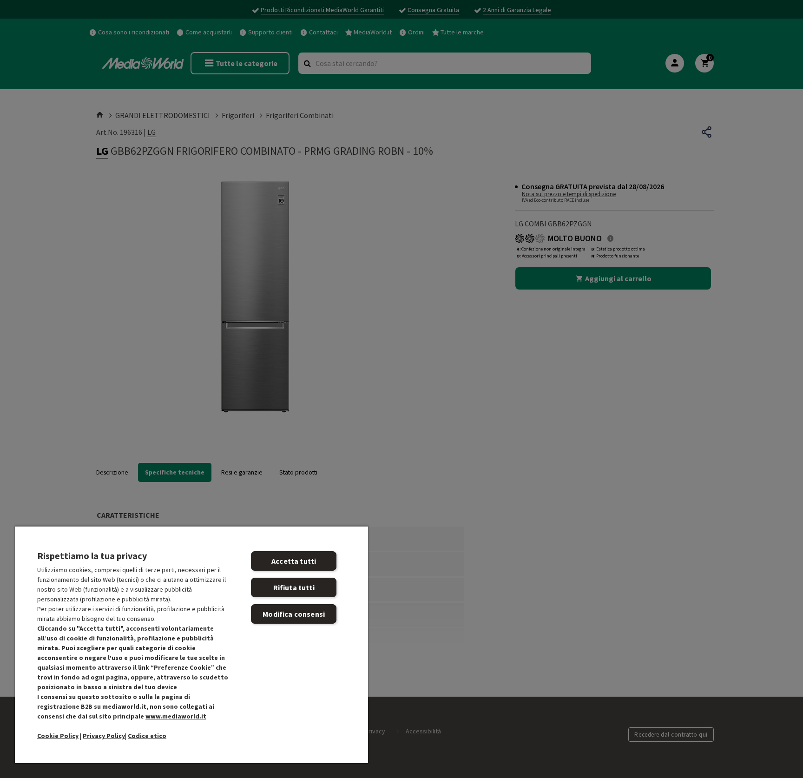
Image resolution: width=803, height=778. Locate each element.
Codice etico (147, 736)
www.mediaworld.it (175, 716)
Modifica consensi (294, 614)
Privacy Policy (104, 736)
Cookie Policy (58, 736)
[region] (191, 644)
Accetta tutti (293, 561)
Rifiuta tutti (294, 587)
